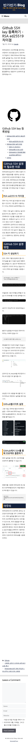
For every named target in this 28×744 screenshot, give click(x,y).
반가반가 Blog (14, 5)
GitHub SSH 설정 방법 (14, 144)
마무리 (9, 158)
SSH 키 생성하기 (14, 147)
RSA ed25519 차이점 (16, 141)
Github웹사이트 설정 (16, 149)
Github (7, 660)
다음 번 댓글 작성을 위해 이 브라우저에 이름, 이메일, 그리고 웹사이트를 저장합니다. (14, 722)
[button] (25, 16)
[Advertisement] (14, 92)
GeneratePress (14, 741)
